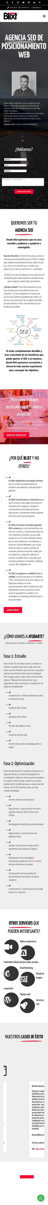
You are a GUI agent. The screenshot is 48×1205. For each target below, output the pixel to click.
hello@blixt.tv (36, 7)
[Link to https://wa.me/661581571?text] (20, 7)
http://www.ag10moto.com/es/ (25, 1156)
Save (33, 861)
